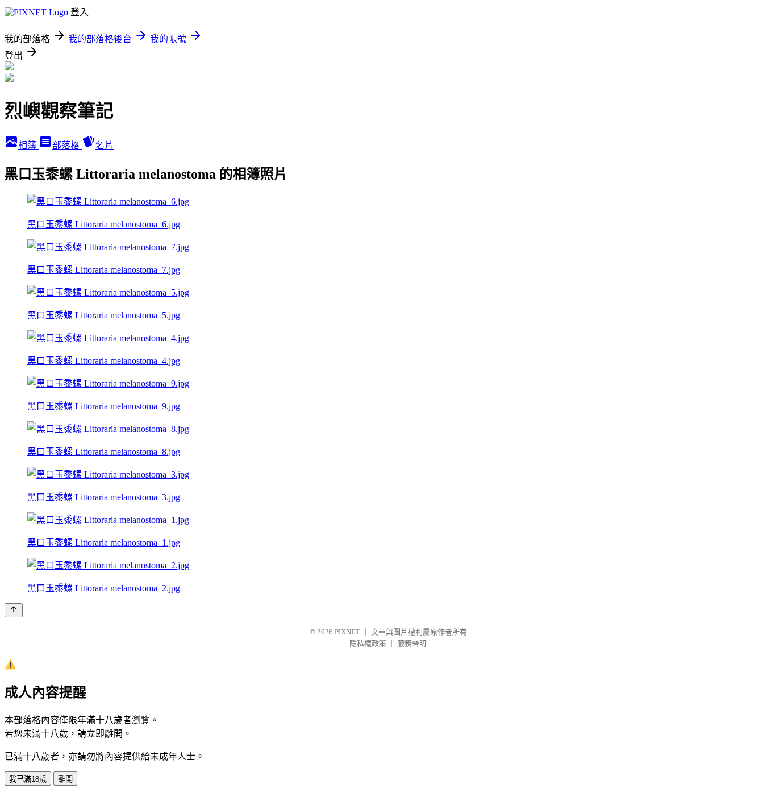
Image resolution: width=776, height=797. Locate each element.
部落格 (67, 145)
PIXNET (347, 632)
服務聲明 (412, 643)
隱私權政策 (367, 643)
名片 (104, 145)
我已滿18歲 (28, 779)
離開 (65, 779)
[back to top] (14, 610)
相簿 (28, 145)
